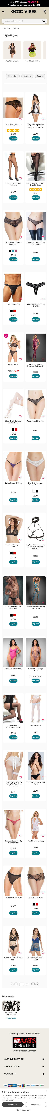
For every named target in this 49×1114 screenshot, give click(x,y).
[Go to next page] (33, 984)
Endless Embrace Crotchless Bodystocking (35, 365)
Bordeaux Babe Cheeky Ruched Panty (13, 842)
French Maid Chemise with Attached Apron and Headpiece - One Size (36, 126)
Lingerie (16, 28)
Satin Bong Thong (13, 304)
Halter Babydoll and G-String (35, 959)
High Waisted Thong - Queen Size (13, 243)
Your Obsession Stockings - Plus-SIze (13, 726)
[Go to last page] (37, 984)
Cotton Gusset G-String (13, 483)
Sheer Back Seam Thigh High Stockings (35, 184)
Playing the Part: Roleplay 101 (11, 1014)
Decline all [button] (36, 1104)
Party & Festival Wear (32, 61)
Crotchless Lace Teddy (35, 841)
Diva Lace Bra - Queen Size (13, 546)
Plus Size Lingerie (12, 61)
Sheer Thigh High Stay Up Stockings (13, 422)
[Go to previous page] (16, 984)
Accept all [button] (12, 1104)
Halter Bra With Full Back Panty (13, 959)
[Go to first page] (12, 984)
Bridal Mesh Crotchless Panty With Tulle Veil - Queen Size (13, 784)
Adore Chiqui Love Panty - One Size (36, 305)
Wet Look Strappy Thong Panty (36, 783)
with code (24, 2)
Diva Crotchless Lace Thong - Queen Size (35, 484)
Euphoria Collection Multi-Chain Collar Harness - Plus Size (35, 547)
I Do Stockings (35, 725)
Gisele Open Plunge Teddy (35, 669)
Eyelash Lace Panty (35, 898)
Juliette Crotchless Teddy (13, 669)
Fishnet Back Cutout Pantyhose (13, 184)
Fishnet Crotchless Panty (36, 421)
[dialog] (24, 1101)
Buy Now (13, 138)
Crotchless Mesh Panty (13, 898)
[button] (3, 12)
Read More (11, 1018)
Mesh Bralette (13, 364)
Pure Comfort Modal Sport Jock (13, 607)
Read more (10, 1100)
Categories (6, 28)
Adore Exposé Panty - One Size (13, 125)
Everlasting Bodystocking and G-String (36, 607)
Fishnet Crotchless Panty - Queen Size (36, 243)
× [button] (46, 1091)
